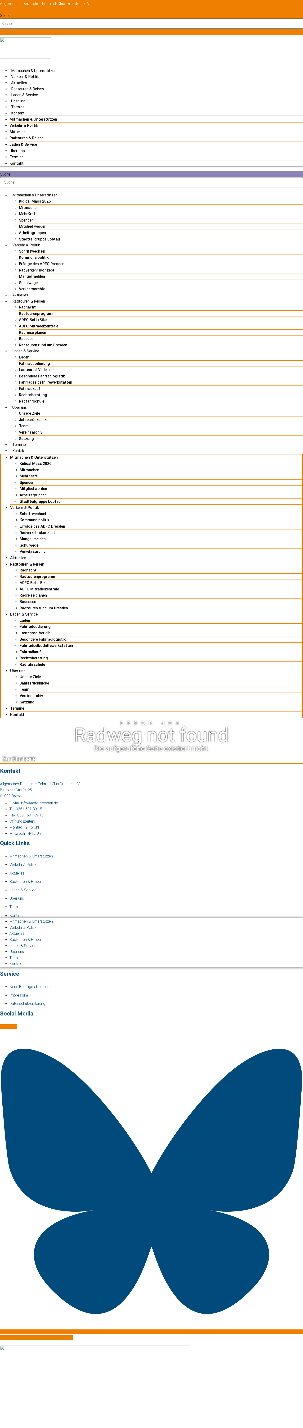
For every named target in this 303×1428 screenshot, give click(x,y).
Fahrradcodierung (34, 363)
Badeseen (27, 338)
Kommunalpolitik (34, 257)
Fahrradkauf (29, 388)
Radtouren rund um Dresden (43, 345)
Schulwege (28, 283)
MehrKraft (28, 214)
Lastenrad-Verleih (34, 369)
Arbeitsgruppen (32, 233)
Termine (18, 107)
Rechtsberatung (33, 395)
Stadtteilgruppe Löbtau (39, 239)
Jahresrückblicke (33, 419)
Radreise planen (32, 332)
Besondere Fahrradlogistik (42, 376)
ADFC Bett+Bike (33, 319)
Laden (24, 357)
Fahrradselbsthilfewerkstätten (45, 382)
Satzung (26, 438)
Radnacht (27, 307)
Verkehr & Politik (25, 76)
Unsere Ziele (29, 413)
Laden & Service (24, 95)
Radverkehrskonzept (36, 270)
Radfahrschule (31, 401)
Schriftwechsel (32, 251)
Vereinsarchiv (30, 432)
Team (24, 426)
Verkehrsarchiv (32, 289)
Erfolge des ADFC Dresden (41, 264)
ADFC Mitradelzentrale (38, 326)
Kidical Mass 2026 (35, 201)
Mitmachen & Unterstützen (33, 70)
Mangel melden (32, 276)
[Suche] (4, 33)
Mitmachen (29, 207)
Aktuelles (19, 83)
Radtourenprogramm (37, 313)
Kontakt (18, 113)
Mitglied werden (32, 226)
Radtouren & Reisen (27, 89)
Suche (5, 16)
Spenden (26, 220)
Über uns (18, 101)
